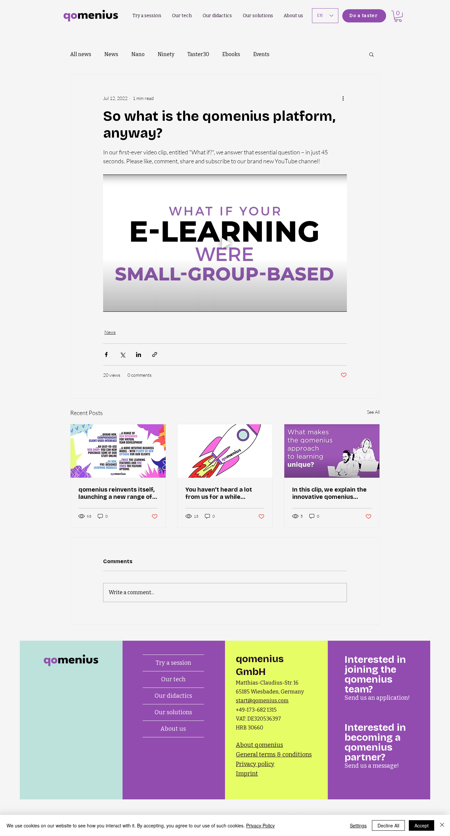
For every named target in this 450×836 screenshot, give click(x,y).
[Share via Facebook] (106, 354)
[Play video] (225, 243)
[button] (398, 16)
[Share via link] (155, 354)
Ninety (166, 54)
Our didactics (173, 695)
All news (80, 54)
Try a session (173, 662)
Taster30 (198, 54)
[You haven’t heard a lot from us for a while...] (225, 451)
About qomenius (259, 745)
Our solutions (173, 712)
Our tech (173, 679)
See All (373, 412)
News (111, 54)
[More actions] (343, 98)
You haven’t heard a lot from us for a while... (218, 493)
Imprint (247, 773)
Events (261, 54)
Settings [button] (358, 825)
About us (173, 728)
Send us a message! (372, 765)
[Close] (442, 825)
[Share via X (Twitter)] (122, 354)
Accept (421, 825)
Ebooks (231, 54)
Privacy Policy (260, 825)
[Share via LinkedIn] (138, 354)
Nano (138, 54)
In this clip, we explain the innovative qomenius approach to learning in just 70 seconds (329, 493)
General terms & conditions (274, 754)
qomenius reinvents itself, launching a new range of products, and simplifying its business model (116, 493)
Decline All (388, 825)
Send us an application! (377, 697)
